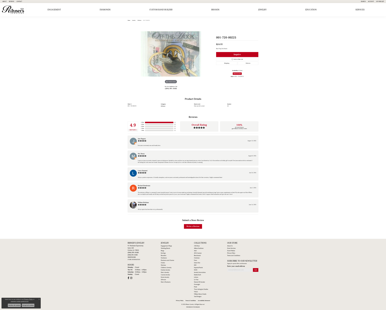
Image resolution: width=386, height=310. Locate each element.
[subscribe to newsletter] (255, 270)
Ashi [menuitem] (195, 251)
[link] (4, 1)
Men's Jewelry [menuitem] (165, 272)
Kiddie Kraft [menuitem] (197, 275)
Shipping (226, 63)
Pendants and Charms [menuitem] (167, 260)
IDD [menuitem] (195, 265)
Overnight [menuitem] (197, 284)
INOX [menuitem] (195, 270)
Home (129, 20)
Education (311, 9)
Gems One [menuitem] (197, 263)
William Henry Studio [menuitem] (200, 294)
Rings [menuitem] (162, 251)
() (175, 122)
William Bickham (143, 203)
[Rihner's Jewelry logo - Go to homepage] (13, 10)
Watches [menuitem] (163, 265)
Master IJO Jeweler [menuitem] (199, 282)
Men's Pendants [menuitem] (165, 282)
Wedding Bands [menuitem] (165, 248)
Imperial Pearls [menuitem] (198, 268)
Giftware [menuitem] (163, 280)
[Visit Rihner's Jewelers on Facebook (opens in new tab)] (128, 278)
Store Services (231, 248)
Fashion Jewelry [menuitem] (165, 270)
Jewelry (262, 9)
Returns (248, 63)
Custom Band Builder (160, 9)
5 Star (142, 122)
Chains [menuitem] (163, 263)
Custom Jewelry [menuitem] (165, 275)
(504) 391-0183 (171, 89)
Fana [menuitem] (195, 260)
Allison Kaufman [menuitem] (199, 248)
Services (360, 9)
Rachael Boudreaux (144, 186)
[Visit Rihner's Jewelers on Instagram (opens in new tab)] (131, 278)
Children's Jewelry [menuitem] (166, 268)
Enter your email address (236, 266)
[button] (363, 1)
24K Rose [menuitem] (197, 246)
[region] (171, 54)
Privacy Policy (231, 253)
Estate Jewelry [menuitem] (165, 277)
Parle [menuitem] (195, 287)
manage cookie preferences (19, 301)
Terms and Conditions (233, 255)
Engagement (54, 9)
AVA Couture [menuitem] (198, 253)
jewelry (134, 20)
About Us (230, 246)
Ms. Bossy (141, 154)
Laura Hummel (142, 171)
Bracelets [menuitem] (163, 255)
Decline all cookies (14, 305)
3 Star (142, 126)
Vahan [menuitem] (196, 292)
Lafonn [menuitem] (196, 277)
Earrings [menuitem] (163, 253)
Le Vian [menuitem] (196, 280)
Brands (215, 9)
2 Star (142, 128)
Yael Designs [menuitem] (197, 296)
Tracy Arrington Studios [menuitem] (201, 289)
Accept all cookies (28, 305)
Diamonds (105, 9)
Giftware (139, 20)
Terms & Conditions (190, 300)
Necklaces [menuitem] (164, 258)
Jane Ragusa (142, 139)
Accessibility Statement (204, 300)
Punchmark (196, 307)
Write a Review (192, 226)
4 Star (142, 124)
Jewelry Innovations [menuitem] (200, 272)
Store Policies (231, 251)
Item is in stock (237, 73)
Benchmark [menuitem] (197, 255)
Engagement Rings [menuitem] (166, 246)
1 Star (142, 130)
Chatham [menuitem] (197, 258)
